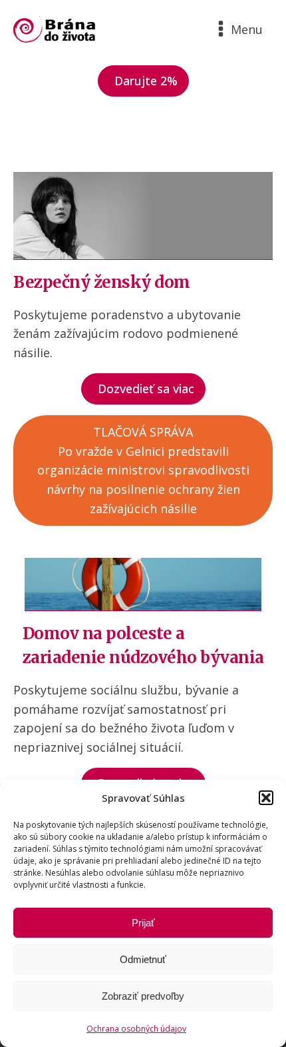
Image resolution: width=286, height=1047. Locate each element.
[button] (266, 797)
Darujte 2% (146, 81)
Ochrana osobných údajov (136, 1028)
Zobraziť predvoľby (143, 996)
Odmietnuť (143, 959)
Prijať (143, 922)
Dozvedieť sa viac (146, 389)
